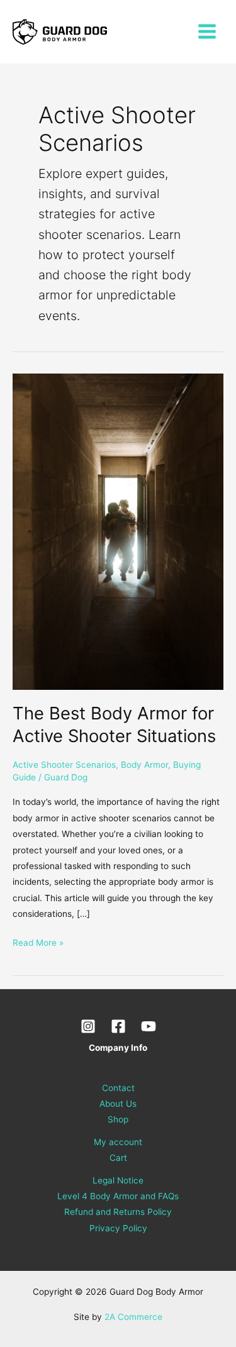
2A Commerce (133, 1317)
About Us (118, 1104)
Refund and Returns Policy (118, 1212)
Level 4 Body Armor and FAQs (118, 1196)
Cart (118, 1158)
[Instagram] (88, 1026)
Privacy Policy (118, 1228)
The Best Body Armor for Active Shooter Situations (114, 724)
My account (118, 1142)
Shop (118, 1119)
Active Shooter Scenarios (64, 765)
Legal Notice (118, 1180)
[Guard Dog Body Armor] (60, 32)
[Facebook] (118, 1026)
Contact (118, 1088)
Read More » (38, 941)
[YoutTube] (148, 1026)
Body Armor (144, 765)
